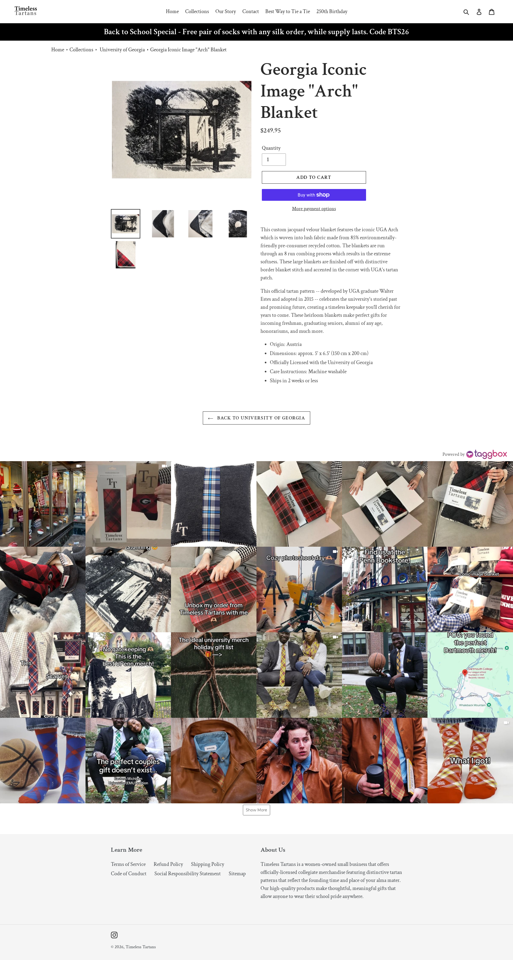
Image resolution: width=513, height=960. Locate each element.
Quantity (271, 148)
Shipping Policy (207, 864)
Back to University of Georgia (260, 418)
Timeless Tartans (141, 947)
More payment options (314, 209)
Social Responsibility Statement (187, 873)
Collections (81, 49)
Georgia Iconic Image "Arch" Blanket (188, 49)
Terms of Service (128, 864)
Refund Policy (168, 864)
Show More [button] (256, 810)
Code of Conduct (128, 873)
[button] (43, 504)
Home (57, 49)
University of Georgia (122, 49)
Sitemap (237, 873)
